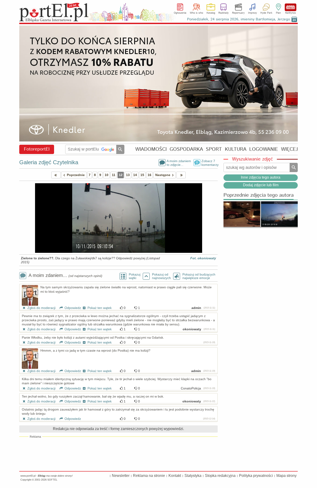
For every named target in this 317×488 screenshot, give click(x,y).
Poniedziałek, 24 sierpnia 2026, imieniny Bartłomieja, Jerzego (238, 19)
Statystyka (192, 476)
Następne (162, 175)
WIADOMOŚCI (151, 149)
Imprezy (252, 13)
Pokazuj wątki (134, 276)
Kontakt (174, 476)
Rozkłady (223, 13)
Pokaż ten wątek (99, 308)
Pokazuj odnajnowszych (161, 276)
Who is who (196, 13)
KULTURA (235, 149)
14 (135, 175)
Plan (278, 13)
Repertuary (238, 13)
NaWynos (290, 7)
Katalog (211, 13)
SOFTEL (52, 479)
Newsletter (120, 476)
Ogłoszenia (180, 13)
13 (128, 175)
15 (142, 175)
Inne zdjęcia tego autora (260, 177)
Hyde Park (266, 13)
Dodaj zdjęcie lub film (260, 185)
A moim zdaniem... (65, 275)
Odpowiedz (72, 308)
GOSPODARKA (186, 149)
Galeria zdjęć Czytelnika (48, 162)
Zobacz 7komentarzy (209, 162)
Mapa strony (286, 476)
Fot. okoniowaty (203, 258)
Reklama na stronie (149, 476)
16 (149, 175)
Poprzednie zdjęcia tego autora (258, 195)
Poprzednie (76, 175)
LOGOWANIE (263, 149)
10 (106, 175)
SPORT (214, 149)
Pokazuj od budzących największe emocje (198, 276)
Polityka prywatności (256, 476)
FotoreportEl (37, 149)
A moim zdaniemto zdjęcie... (179, 162)
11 (113, 175)
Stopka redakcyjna (220, 476)
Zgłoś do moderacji (40, 308)
